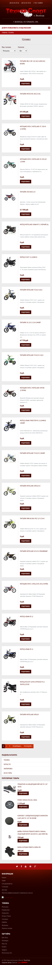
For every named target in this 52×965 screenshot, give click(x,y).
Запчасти (7, 764)
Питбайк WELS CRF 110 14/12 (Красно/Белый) (32, 62)
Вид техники (6, 47)
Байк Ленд (5, 938)
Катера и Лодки (6, 916)
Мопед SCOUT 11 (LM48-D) (28, 257)
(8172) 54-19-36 (14, 3)
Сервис (4, 881)
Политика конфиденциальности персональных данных (17, 893)
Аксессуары (8, 773)
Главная (4, 33)
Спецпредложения (7, 884)
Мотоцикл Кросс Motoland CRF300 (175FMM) (32, 389)
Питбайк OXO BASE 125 (27, 192)
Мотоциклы (5, 907)
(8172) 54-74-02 (26, 3)
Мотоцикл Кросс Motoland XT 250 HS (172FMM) (33, 127)
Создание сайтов (6, 963)
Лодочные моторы (7, 928)
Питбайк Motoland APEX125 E (30, 486)
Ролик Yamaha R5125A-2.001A (27, 800)
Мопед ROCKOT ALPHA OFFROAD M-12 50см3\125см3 (32, 683)
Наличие (21, 47)
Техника (7, 760)
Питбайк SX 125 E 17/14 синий (30, 322)
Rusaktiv (4, 947)
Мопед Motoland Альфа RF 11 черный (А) (34, 224)
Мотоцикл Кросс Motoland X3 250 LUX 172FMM (33, 160)
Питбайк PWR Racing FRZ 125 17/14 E (32, 518)
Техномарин (5, 941)
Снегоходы (5, 919)
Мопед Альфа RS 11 (26, 616)
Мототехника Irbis (7, 953)
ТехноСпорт (27, 960)
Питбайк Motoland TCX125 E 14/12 (31, 355)
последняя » (28, 746)
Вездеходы (5, 925)
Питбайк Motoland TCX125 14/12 (31, 290)
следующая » (16, 746)
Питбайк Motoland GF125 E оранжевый (33, 551)
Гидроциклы (5, 913)
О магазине (5, 887)
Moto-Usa (4, 944)
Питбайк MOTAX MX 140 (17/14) (30, 94)
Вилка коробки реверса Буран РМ (29, 847)
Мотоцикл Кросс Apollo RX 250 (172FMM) (34, 584)
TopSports (4, 950)
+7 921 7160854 (38, 3)
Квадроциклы (6, 910)
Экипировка (8, 769)
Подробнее (25, 83)
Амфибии (4, 922)
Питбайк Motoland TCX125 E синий (32, 453)
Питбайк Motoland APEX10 (29, 714)
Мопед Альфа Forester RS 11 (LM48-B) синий (33, 421)
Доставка (4, 890)
